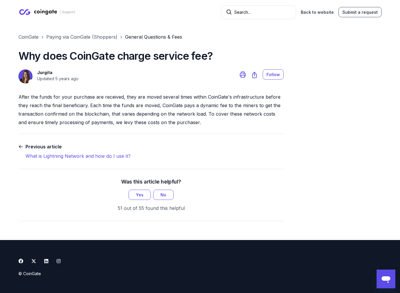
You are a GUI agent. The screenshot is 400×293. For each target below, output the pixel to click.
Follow (273, 74)
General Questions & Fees (153, 37)
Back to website (317, 12)
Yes (139, 194)
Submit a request (360, 12)
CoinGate (28, 37)
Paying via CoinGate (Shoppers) (81, 37)
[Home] (48, 12)
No (163, 194)
